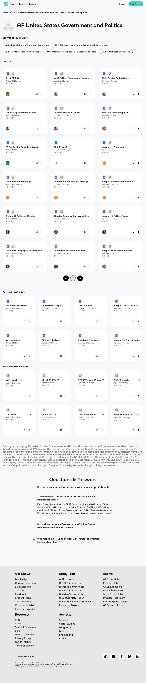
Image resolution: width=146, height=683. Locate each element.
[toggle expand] (34, 497)
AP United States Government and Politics (38, 13)
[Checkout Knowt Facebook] (121, 656)
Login (122, 4)
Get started (136, 4)
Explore (23, 4)
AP (13, 13)
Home (13, 4)
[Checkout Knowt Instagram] (113, 656)
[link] (25, 83)
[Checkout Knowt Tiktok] (105, 656)
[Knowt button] (37, 94)
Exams (32, 4)
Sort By (6, 61)
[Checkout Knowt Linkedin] (138, 656)
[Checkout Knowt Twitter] (130, 656)
